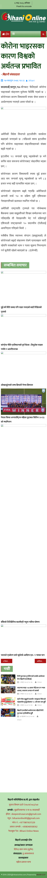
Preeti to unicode (24, 6)
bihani (31, 80)
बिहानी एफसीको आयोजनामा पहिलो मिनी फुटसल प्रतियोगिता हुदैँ (30, 712)
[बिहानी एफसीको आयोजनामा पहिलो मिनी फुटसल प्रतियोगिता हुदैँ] (8, 713)
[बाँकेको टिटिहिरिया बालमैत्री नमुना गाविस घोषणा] (23, 521)
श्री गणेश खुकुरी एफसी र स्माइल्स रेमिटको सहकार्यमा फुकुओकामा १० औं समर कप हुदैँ (31, 700)
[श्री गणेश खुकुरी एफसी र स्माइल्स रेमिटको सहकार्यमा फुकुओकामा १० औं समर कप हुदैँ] (8, 701)
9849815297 (41, 874)
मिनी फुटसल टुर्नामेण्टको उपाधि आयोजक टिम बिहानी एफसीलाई (31, 677)
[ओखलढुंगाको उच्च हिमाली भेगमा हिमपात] (23, 367)
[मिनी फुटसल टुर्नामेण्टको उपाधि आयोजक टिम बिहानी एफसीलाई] (8, 679)
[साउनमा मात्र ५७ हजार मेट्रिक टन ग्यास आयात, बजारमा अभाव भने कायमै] (8, 689)
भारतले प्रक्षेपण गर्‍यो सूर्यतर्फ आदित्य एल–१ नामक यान (23, 655)
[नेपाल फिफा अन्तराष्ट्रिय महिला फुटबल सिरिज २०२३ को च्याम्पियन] (23, 402)
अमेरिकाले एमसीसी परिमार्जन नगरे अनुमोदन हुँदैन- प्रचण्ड (41, 661)
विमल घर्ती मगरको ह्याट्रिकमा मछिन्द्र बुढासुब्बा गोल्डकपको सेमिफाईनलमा (8, 661)
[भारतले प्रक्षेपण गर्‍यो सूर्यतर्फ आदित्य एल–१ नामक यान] (23, 638)
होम (7, 34)
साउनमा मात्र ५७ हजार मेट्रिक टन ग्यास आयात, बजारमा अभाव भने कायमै (31, 689)
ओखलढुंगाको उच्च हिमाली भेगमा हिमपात (17, 385)
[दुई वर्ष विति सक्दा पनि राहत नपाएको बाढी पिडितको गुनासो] (23, 288)
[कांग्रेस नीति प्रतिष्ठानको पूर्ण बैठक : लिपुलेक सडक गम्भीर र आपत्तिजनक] (23, 328)
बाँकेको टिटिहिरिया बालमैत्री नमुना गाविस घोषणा (20, 622)
